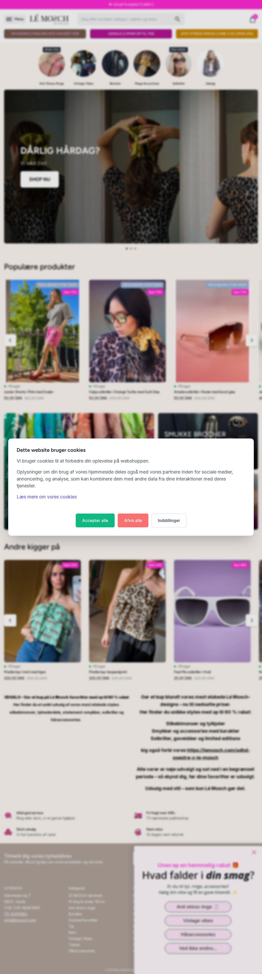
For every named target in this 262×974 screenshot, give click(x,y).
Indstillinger (169, 520)
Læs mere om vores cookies (47, 496)
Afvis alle (133, 520)
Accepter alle (95, 520)
